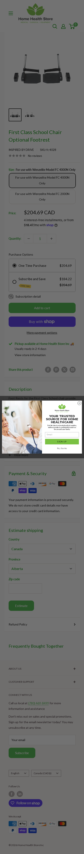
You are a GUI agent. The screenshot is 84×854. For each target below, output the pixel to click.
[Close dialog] (79, 403)
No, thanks (62, 448)
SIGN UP (62, 441)
